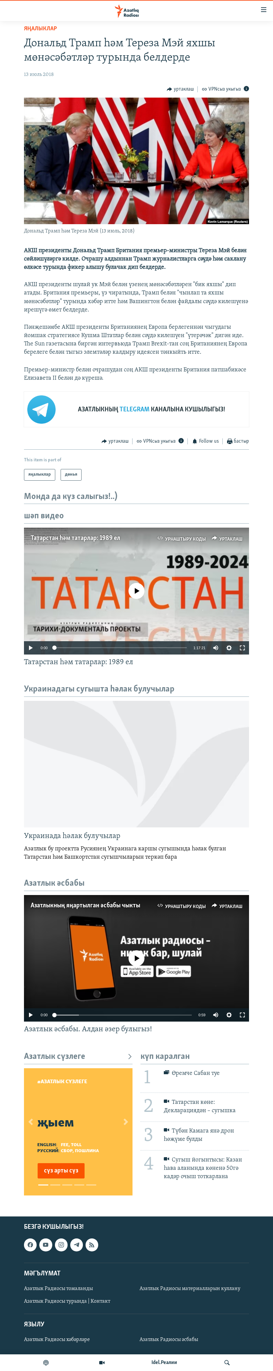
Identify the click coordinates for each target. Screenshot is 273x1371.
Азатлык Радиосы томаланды (58, 1288)
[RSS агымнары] (92, 1244)
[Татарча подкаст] (46, 1362)
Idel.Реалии (164, 1362)
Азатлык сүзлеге (54, 1056)
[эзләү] (227, 1362)
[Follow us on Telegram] (76, 1244)
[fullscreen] (242, 648)
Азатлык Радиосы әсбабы (168, 1339)
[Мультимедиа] (102, 1362)
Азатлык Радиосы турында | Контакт (67, 1301)
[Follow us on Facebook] (30, 1244)
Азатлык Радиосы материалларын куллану (189, 1288)
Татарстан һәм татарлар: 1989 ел (75, 538)
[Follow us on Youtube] (45, 1244)
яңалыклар (40, 29)
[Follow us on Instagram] (61, 1244)
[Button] (180, 89)
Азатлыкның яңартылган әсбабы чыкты (85, 905)
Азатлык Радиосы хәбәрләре (57, 1339)
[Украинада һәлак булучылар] (136, 764)
